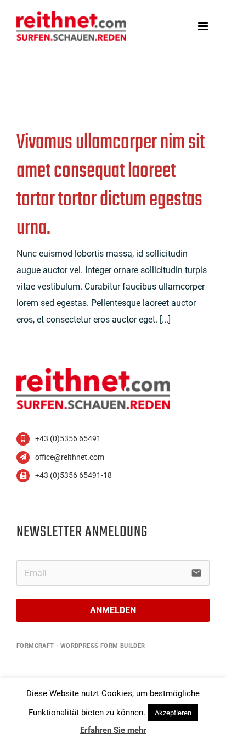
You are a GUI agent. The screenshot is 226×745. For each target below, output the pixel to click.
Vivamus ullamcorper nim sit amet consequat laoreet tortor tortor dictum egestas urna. (110, 185)
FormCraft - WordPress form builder (80, 645)
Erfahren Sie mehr (113, 730)
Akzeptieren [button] (173, 713)
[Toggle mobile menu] (204, 26)
